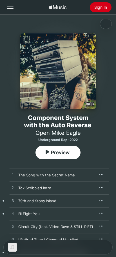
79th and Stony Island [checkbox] (37, 201)
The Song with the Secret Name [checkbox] (46, 175)
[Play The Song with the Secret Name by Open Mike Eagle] (12, 175)
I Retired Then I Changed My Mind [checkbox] (48, 239)
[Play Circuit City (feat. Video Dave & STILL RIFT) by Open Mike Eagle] (12, 226)
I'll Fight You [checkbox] (29, 213)
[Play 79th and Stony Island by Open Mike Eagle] (12, 200)
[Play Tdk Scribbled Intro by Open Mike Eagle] (12, 187)
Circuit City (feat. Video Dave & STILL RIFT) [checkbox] (55, 226)
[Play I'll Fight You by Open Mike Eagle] (12, 213)
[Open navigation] (10, 7)
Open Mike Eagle (58, 132)
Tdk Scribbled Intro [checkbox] (34, 188)
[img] (57, 7)
